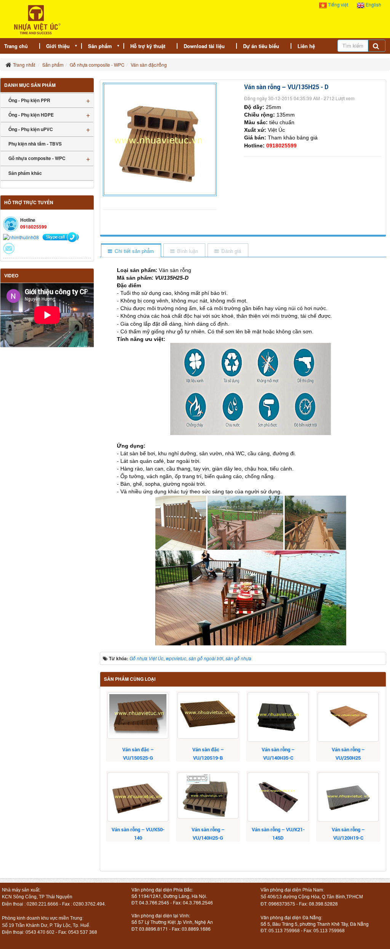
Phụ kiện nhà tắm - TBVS (35, 143)
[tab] (130, 251)
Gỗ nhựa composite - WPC (37, 158)
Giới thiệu (58, 46)
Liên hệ (306, 46)
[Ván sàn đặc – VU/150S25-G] (137, 715)
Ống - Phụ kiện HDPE (31, 114)
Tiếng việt (338, 4)
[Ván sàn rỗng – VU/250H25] (348, 717)
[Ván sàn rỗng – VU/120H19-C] (348, 797)
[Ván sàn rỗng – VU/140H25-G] (207, 795)
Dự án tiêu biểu (261, 46)
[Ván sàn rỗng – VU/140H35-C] (278, 717)
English (372, 4)
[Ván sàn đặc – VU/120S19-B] (207, 715)
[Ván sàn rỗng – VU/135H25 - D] (160, 138)
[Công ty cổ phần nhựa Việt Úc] (37, 19)
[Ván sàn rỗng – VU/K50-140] (137, 797)
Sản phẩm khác (25, 173)
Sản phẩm (100, 46)
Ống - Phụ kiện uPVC (30, 129)
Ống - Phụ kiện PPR (29, 100)
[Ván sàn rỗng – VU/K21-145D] (278, 797)
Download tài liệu (204, 46)
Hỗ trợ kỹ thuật (147, 46)
